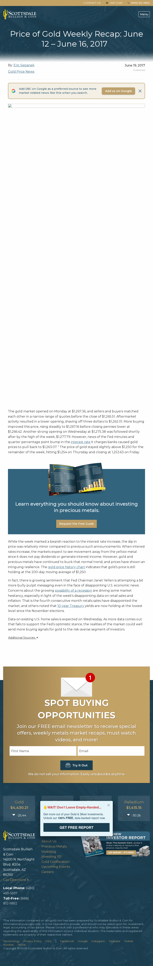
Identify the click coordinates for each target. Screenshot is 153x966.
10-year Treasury (70, 606)
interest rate (80, 442)
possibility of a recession (73, 590)
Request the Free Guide (76, 524)
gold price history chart (66, 567)
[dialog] (76, 821)
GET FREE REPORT (76, 827)
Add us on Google (118, 91)
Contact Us (92, 2)
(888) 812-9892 (140, 2)
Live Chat (115, 2)
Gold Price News (21, 71)
